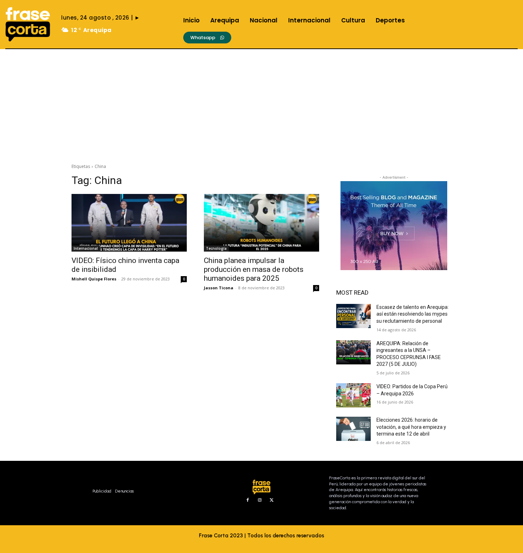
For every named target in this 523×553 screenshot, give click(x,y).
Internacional (86, 248)
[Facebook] (247, 500)
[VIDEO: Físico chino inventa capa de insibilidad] (129, 223)
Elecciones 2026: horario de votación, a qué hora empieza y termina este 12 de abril (411, 427)
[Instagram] (259, 500)
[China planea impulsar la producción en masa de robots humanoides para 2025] (261, 223)
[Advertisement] (261, 102)
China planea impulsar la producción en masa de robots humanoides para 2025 (253, 269)
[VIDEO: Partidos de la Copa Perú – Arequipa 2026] (353, 395)
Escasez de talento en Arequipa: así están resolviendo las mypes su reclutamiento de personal (412, 314)
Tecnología (216, 248)
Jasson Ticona (218, 287)
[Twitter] (272, 500)
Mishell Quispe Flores (94, 278)
